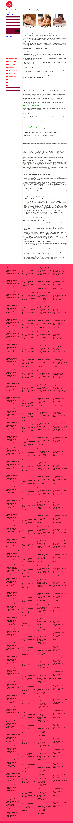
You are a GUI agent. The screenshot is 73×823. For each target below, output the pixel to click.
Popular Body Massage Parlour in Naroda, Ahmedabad (58, 380)
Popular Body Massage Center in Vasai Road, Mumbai (28, 592)
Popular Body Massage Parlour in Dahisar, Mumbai (11, 412)
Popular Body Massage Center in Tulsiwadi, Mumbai (42, 410)
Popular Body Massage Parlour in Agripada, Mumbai (11, 590)
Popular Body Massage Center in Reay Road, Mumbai (28, 620)
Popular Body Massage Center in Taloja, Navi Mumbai (44, 589)
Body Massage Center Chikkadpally (11, 55)
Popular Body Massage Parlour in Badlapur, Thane (11, 328)
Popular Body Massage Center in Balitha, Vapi (60, 594)
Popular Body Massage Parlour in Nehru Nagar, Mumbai (13, 732)
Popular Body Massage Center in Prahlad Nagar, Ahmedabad (60, 421)
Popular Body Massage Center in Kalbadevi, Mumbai (42, 277)
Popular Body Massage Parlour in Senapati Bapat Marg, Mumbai (11, 769)
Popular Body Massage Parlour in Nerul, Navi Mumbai (28, 400)
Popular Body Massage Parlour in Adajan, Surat (44, 651)
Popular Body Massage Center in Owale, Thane (44, 491)
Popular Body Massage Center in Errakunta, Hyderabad (42, 779)
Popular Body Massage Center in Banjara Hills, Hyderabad (28, 509)
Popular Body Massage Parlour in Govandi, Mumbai (11, 482)
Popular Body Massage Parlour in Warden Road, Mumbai (11, 805)
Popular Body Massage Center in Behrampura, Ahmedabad (58, 430)
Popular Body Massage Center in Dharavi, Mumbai (29, 643)
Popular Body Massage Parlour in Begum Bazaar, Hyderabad (44, 707)
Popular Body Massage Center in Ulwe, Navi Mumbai (43, 594)
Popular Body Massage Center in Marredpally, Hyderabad (58, 335)
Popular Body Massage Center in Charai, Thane (44, 441)
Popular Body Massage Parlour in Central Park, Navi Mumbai (29, 369)
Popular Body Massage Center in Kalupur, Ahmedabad (60, 438)
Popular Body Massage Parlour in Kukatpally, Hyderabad (43, 726)
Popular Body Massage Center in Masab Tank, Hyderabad (59, 313)
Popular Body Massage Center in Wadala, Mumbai (29, 637)
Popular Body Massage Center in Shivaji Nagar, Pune (44, 682)
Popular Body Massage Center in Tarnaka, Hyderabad (42, 776)
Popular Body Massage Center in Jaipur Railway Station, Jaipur (59, 661)
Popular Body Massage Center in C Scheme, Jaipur (59, 647)
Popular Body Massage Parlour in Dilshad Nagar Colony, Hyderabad (60, 304)
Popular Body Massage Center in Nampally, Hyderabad (42, 749)
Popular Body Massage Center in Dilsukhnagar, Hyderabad (42, 616)
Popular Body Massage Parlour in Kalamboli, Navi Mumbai (27, 377)
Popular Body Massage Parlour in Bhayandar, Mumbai (11, 418)
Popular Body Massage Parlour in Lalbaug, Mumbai (11, 317)
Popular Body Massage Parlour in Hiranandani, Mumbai (11, 490)
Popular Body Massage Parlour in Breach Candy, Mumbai (13, 596)
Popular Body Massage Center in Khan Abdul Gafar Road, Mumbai (43, 288)
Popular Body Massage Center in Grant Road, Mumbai (28, 517)
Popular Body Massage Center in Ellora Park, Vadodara (59, 524)
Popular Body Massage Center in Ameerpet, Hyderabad (42, 637)
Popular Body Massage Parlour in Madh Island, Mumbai (12, 691)
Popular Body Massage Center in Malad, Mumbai (28, 567)
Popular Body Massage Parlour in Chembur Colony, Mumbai (11, 624)
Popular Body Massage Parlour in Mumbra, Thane (11, 331)
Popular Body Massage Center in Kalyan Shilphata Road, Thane (44, 469)
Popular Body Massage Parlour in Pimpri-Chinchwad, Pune (44, 679)
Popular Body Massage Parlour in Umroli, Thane (29, 343)
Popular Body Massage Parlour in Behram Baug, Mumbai (11, 574)
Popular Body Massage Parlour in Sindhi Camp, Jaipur (60, 622)
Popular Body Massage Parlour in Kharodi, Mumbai (11, 671)
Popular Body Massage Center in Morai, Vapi (59, 608)
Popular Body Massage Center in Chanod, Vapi (60, 591)
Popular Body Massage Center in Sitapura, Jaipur (58, 664)
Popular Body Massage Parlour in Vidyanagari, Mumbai (11, 799)
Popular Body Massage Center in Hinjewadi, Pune (58, 792)
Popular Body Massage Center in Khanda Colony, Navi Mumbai (44, 552)
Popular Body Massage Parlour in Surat (44, 621)
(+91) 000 (8, 12)
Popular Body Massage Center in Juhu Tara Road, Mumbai (43, 274)
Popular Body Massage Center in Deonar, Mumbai (28, 815)
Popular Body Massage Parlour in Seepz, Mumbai (13, 548)
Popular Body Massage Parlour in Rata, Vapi (59, 572)
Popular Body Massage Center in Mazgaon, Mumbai (27, 489)
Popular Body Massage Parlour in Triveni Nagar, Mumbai (13, 785)
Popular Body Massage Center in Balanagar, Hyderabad (42, 782)
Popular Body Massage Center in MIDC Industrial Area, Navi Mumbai (43, 563)
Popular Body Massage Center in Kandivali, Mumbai (27, 570)
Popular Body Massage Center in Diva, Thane (43, 446)
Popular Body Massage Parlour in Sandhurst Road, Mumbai (11, 437)
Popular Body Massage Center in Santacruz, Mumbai (27, 551)
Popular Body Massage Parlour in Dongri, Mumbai (13, 604)
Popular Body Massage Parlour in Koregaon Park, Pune (58, 761)
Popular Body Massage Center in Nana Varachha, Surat (59, 477)
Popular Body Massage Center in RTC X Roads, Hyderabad (59, 321)
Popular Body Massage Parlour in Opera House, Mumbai (13, 741)
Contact (65, 2)
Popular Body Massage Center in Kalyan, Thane (28, 498)
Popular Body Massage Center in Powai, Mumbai (28, 578)
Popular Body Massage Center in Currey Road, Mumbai (28, 615)
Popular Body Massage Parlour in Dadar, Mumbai (13, 284)
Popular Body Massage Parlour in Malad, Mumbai (13, 398)
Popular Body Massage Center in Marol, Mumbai (28, 729)
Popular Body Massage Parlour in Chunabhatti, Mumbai (11, 479)
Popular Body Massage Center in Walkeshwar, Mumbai (27, 526)
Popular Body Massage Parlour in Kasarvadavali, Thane (27, 302)
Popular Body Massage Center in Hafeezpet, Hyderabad (42, 793)
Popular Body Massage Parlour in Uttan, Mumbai (12, 796)
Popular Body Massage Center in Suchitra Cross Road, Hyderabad (60, 330)
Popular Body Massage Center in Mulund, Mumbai (28, 473)
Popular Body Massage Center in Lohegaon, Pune (58, 795)
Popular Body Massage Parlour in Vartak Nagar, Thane (28, 349)
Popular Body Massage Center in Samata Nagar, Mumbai (44, 380)
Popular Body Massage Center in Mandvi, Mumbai (44, 321)
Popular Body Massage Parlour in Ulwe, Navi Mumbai (28, 425)
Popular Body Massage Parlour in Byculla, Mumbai (11, 440)
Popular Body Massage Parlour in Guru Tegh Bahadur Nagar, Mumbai (12, 470)
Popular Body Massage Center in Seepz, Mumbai (28, 718)
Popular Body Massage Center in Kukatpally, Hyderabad (42, 785)
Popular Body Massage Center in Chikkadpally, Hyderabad (58, 324)
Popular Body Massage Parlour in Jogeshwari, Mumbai (11, 390)
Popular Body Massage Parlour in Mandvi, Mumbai (11, 702)
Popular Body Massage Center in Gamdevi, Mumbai (27, 746)
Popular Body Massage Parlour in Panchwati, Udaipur (58, 697)
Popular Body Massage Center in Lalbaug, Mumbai (29, 487)
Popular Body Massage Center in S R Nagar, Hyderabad (43, 771)
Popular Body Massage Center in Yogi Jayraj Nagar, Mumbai (43, 427)
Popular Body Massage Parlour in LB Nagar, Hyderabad (43, 698)
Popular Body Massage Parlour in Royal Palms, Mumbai (12, 755)
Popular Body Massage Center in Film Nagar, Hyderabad (43, 614)
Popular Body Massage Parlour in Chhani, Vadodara (60, 505)
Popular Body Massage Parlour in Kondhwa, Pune (58, 770)
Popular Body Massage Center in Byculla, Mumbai (28, 609)
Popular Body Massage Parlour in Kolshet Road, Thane (27, 307)
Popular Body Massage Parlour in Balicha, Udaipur (58, 692)
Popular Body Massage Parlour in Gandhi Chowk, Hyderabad (60, 296)
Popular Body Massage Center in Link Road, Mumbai (43, 302)
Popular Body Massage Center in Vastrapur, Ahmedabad (58, 413)
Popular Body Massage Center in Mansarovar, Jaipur (58, 650)
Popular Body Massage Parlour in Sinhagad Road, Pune (58, 750)
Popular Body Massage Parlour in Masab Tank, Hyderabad (44, 804)
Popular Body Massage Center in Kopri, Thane (43, 480)
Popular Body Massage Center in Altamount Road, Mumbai (27, 762)
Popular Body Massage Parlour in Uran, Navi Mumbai (28, 428)
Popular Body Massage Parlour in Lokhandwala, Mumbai (11, 406)
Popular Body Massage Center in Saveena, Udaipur (58, 722)
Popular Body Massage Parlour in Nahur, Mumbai (13, 501)
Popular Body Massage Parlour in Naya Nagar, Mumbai (12, 730)
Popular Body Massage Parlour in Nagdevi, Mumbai (11, 716)
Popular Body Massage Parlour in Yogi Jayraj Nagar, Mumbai (12, 808)
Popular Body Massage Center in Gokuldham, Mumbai (27, 682)
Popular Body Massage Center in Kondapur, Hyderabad (42, 796)
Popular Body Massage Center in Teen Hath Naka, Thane (43, 508)
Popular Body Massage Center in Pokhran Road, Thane (44, 499)
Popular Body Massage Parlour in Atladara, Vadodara (58, 497)
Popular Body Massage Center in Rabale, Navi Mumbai (44, 577)
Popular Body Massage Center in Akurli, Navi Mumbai (43, 530)
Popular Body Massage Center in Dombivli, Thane (42, 449)
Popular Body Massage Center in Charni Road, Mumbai (28, 514)
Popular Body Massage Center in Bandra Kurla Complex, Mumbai (28, 782)
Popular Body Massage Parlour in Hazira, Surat (60, 455)
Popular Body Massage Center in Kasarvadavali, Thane (42, 472)
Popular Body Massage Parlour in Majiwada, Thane (27, 316)
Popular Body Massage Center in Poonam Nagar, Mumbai (42, 369)
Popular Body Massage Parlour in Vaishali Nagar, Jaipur (58, 636)
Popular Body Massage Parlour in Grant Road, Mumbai (12, 348)
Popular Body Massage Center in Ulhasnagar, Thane (27, 500)
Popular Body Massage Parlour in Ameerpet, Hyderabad (43, 710)
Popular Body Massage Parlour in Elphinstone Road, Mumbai (11, 362)
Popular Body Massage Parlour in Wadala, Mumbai (11, 468)
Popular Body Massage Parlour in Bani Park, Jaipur (59, 619)
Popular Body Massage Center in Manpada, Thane (42, 444)
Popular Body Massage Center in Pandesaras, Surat (58, 494)
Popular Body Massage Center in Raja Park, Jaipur (43, 671)
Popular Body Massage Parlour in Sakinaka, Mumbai (11, 309)
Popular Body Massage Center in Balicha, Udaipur (60, 719)
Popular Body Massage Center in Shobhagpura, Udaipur (58, 717)
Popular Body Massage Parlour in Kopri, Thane (28, 310)
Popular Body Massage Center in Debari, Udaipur (59, 708)
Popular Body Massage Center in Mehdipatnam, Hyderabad (42, 643)
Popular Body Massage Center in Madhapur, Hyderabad (42, 608)
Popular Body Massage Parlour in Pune (44, 632)
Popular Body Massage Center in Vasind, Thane (44, 524)
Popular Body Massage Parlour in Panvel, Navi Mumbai (13, 337)
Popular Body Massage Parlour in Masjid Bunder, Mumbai (13, 434)
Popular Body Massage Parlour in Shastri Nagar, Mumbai (13, 771)
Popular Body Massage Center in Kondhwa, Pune (58, 809)
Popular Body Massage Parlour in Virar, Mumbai (12, 429)
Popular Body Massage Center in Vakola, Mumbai (28, 732)
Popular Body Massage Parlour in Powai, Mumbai (13, 409)
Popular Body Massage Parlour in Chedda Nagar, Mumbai (11, 621)
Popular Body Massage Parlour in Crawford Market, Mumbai (11, 638)
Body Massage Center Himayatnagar (11, 52)
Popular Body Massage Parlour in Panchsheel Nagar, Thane (27, 327)
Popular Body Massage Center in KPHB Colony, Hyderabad (43, 788)
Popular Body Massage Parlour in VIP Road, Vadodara (59, 508)
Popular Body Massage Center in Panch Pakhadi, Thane (44, 494)
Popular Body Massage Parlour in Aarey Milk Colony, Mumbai (12, 523)
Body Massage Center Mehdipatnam (11, 79)
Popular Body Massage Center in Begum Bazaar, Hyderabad (44, 768)
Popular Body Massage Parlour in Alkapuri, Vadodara (58, 499)
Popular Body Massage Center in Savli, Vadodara (59, 541)
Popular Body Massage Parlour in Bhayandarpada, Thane (11, 816)
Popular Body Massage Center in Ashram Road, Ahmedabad (60, 410)
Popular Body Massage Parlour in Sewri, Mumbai (13, 465)
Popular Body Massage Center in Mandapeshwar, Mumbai (42, 330)
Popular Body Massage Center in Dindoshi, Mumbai (27, 679)
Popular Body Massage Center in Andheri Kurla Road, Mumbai (28, 690)
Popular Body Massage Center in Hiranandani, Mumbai (27, 659)
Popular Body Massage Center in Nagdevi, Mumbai (44, 335)
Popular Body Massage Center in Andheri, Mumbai (29, 459)
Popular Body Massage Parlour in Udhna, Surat (60, 463)
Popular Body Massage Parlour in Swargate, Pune (58, 745)
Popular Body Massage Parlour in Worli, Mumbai (12, 365)
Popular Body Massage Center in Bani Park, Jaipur (59, 653)
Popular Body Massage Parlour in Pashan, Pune (58, 758)
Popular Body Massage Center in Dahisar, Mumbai (29, 581)
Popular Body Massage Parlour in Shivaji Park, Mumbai (13, 777)
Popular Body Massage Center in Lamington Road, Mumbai (42, 299)
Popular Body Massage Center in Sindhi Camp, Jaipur (59, 655)
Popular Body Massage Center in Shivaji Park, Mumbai (44, 396)
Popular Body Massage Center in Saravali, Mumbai (44, 382)
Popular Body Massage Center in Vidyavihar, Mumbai (27, 673)
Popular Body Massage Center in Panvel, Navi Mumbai (44, 575)
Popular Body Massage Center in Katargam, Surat (42, 654)
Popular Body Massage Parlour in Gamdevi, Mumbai (11, 576)
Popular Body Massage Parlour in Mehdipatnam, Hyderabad (58, 288)
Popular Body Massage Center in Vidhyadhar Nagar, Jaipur (58, 678)
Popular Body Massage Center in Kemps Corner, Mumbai (44, 285)
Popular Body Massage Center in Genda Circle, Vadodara (59, 544)
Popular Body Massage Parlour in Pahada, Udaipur (58, 703)
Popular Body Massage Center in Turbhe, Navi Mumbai (44, 591)
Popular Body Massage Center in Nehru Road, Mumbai (43, 355)
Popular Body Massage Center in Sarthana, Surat (58, 485)
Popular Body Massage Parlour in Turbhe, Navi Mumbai (29, 422)
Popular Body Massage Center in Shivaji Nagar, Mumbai (44, 394)
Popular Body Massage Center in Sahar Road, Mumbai (28, 721)
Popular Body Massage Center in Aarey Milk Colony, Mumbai (28, 693)
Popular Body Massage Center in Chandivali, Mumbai (27, 695)
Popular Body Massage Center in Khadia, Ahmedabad (60, 433)
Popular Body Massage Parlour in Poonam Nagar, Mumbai (11, 749)
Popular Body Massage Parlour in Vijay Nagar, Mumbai (12, 802)
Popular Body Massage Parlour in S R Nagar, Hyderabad (43, 712)
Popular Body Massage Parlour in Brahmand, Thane (27, 268)
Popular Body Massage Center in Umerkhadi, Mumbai (42, 413)
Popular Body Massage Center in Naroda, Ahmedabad (60, 416)
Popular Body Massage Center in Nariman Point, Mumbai (27, 528)
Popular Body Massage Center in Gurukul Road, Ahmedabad (60, 424)
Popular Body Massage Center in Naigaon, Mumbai (27, 590)
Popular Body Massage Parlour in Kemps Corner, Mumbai (13, 665)
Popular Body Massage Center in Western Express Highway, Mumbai (29, 737)
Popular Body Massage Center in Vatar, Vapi (59, 611)
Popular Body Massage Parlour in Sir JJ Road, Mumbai (12, 780)
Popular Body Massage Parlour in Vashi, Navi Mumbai (28, 434)
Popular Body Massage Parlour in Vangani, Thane (27, 346)
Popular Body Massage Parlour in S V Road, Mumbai (12, 757)
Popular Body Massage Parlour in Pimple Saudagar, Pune (60, 764)
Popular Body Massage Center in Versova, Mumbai (27, 573)
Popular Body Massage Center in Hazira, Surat (59, 483)
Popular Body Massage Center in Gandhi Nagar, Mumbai (28, 748)
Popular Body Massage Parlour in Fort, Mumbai (12, 295)
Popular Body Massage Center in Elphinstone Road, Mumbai (27, 531)
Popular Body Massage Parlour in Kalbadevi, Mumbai (11, 657)
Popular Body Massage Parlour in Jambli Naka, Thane (28, 293)
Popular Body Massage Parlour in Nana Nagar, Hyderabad (59, 291)
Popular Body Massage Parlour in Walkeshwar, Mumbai (11, 356)
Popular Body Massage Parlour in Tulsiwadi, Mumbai (11, 791)
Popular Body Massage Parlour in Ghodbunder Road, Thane (27, 285)
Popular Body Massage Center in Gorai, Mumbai (28, 701)
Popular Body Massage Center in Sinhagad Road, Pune (58, 789)
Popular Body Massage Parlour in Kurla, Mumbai (12, 462)
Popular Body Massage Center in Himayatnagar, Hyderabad (58, 346)
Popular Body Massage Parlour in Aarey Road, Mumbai (12, 507)
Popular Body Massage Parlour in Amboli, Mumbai (11, 518)
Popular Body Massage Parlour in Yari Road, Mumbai (12, 571)
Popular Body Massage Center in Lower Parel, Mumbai (28, 537)
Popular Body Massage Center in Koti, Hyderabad (43, 746)
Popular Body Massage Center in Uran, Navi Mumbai (43, 597)
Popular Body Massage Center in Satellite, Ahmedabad (60, 408)
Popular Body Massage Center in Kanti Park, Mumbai (43, 282)
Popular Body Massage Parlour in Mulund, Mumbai (11, 303)
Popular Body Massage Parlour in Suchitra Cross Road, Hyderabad (58, 271)
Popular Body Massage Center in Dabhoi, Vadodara (60, 538)
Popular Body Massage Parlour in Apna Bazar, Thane (12, 810)
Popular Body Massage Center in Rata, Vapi (59, 602)
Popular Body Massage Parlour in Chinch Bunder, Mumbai (13, 626)
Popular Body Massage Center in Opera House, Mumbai (43, 360)
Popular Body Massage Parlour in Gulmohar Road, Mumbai (11, 585)
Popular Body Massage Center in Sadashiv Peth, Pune (58, 786)
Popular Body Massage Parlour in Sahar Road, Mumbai (13, 551)
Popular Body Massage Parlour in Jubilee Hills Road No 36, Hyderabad (44, 807)
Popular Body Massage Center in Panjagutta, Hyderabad (42, 774)
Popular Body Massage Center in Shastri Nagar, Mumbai (44, 391)
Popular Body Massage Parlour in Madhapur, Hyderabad (11, 340)
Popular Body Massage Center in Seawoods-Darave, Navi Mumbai (42, 583)
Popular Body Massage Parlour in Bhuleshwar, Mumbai (11, 618)
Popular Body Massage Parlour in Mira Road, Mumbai (12, 415)
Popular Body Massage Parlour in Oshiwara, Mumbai (11, 515)
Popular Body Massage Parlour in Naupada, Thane (27, 318)
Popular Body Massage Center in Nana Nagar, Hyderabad (59, 349)
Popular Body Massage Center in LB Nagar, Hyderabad (43, 757)
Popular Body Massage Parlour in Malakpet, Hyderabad (43, 696)
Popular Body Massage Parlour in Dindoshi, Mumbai (11, 509)
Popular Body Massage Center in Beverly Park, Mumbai (28, 785)
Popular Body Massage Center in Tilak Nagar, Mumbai (28, 645)
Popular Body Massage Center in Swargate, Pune (58, 784)
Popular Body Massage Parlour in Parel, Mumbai (12, 298)
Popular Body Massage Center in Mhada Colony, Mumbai (44, 307)
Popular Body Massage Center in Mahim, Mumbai (28, 539)
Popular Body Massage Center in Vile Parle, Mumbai (28, 553)
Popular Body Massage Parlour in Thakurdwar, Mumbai (11, 782)
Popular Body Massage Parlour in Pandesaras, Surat (58, 466)
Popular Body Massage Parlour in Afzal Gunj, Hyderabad (44, 685)
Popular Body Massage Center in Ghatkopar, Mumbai (27, 656)
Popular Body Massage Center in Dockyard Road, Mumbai (27, 617)
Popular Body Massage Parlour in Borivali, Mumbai (11, 292)
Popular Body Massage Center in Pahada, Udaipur (60, 731)
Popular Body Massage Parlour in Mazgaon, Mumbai (11, 320)
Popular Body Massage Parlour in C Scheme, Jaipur (43, 668)
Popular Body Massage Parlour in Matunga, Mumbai (11, 373)
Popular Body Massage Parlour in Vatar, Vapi (59, 580)
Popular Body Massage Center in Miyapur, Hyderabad (44, 790)
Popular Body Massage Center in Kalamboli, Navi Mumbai (27, 503)
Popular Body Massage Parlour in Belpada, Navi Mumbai (27, 363)
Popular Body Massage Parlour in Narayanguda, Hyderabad (43, 810)
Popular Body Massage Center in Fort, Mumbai (28, 464)
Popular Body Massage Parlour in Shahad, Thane (27, 332)
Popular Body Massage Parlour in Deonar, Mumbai (11, 646)
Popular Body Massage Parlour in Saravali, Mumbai (11, 763)
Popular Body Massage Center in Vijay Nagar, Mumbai (43, 421)
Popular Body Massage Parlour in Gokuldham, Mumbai (11, 512)
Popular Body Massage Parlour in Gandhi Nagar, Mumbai (13, 579)
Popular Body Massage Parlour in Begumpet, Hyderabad (43, 634)
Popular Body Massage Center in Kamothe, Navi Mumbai (42, 550)
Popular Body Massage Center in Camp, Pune (59, 811)
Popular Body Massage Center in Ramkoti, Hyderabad (42, 751)
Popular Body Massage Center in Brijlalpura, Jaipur (58, 675)
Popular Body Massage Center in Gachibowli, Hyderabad (42, 799)
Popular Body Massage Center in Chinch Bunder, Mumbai (28, 796)
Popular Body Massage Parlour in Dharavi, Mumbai (11, 473)
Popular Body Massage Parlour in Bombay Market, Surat (58, 444)
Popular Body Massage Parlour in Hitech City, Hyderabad (28, 436)
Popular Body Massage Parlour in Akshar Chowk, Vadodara (60, 502)
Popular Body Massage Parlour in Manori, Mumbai (11, 704)
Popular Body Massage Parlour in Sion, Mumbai (12, 459)
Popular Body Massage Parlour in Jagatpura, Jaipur (58, 639)
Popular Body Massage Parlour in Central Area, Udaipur (60, 706)
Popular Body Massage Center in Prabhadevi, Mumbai (27, 545)
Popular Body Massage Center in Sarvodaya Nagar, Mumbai (42, 385)
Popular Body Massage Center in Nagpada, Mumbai (42, 338)
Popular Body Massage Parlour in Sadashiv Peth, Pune (58, 747)
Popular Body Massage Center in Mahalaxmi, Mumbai (27, 523)
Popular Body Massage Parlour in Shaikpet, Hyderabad (58, 282)
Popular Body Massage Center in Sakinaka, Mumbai (27, 478)
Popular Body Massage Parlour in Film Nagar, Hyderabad (28, 445)
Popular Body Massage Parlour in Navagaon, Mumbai (11, 724)
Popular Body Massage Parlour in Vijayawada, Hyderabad (58, 299)
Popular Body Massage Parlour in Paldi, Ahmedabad (59, 371)
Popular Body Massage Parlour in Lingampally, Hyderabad (58, 268)
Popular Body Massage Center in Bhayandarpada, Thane (42, 435)
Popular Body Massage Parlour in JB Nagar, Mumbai (12, 535)
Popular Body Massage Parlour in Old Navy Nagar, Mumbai (12, 738)
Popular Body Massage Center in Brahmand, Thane (42, 438)
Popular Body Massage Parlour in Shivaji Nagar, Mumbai (13, 774)
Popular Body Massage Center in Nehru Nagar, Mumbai (43, 352)
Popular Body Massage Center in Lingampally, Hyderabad (58, 327)
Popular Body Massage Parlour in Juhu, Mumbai (12, 387)
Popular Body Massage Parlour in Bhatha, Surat (58, 452)
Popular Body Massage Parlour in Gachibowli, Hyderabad (43, 740)
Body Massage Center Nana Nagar (11, 82)
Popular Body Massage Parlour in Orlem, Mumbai (13, 537)
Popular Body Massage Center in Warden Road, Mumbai (44, 424)
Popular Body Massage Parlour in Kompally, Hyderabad (58, 274)
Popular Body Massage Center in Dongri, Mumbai (28, 773)
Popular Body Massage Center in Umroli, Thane (44, 513)
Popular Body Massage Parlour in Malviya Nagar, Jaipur (58, 633)
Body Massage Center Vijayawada (11, 91)
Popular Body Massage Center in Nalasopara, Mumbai (27, 595)
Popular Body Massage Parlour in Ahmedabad (43, 619)
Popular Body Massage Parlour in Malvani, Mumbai (11, 540)
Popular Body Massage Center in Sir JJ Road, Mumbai (43, 399)
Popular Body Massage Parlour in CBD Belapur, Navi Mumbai (28, 366)
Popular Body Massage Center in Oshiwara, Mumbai (27, 684)
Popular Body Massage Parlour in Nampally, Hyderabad (43, 690)
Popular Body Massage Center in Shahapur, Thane (42, 505)
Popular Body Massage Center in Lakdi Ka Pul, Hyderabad (60, 310)
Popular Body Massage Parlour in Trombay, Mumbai (11, 788)
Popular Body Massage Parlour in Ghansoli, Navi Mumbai (27, 371)
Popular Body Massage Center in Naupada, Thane (42, 488)
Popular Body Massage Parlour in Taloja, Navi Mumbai (28, 420)
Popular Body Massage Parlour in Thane (13, 273)
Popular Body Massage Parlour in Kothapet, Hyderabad (43, 701)
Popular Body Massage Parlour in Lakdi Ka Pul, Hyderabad (44, 802)
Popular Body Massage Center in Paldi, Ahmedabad (43, 648)
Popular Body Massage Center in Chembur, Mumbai (27, 470)
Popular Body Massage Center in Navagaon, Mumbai (42, 343)
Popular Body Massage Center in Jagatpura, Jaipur (58, 672)
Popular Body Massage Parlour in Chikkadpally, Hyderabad (43, 815)
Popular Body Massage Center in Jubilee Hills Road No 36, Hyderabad (59, 316)
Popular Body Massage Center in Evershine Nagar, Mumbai (27, 698)
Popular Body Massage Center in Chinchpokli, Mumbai (27, 612)
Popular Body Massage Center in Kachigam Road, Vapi (58, 605)
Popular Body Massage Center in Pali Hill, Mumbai (28, 492)
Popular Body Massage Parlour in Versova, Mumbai (11, 404)
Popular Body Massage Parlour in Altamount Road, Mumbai (11, 593)
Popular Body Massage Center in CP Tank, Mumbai (28, 768)
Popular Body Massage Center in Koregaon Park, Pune (58, 800)
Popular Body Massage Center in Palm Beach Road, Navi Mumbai (43, 572)
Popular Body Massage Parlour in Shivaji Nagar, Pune (60, 739)
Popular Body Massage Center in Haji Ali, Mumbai (28, 757)
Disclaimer (57, 2)
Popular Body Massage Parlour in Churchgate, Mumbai (11, 281)
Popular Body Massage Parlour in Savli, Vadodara (59, 513)
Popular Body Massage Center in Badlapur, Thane (42, 433)
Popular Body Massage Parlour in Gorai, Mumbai (13, 532)
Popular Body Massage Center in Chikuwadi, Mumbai (27, 804)
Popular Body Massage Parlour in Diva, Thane (28, 277)
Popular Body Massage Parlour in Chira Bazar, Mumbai (12, 632)
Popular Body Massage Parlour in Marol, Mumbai (13, 560)
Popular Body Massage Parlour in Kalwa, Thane (28, 296)
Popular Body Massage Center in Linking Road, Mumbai (44, 304)
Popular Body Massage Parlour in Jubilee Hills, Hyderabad (28, 442)
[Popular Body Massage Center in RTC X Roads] (9, 4)
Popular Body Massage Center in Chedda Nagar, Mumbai (28, 790)
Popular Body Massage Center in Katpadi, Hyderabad (60, 366)
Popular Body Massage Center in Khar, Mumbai (28, 548)
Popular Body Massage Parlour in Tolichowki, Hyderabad (58, 285)
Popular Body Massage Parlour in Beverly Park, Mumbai (13, 615)
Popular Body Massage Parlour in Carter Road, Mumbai (13, 601)
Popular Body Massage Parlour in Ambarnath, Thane (11, 813)
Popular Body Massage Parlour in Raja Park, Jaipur (59, 616)
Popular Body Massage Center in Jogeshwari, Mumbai (27, 559)
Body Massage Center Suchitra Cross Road (12, 61)
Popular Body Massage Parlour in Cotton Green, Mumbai (13, 454)
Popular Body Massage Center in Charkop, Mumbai (27, 601)
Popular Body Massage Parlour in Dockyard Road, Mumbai (11, 448)
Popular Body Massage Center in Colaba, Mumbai (28, 484)
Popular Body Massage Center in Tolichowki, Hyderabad (58, 343)
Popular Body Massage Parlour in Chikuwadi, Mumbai (11, 635)
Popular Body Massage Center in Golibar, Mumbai (28, 723)
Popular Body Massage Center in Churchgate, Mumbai (27, 450)
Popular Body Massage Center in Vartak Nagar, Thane (44, 519)
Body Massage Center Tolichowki (11, 76)
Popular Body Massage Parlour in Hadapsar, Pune (58, 736)
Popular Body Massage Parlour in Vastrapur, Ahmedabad (58, 377)
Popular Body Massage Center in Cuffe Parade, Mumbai (28, 810)
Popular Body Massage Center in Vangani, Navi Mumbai (42, 600)
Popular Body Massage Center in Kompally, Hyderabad (58, 332)
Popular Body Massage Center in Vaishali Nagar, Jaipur (60, 669)
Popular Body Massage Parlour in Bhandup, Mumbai (11, 498)
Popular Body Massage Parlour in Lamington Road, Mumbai (11, 679)
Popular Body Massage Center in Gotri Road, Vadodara (59, 547)
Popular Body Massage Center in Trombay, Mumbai (42, 408)
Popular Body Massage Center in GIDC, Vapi (59, 589)
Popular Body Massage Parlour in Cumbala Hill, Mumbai (11, 643)
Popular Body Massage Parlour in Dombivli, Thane (27, 279)
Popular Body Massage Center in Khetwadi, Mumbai (42, 296)
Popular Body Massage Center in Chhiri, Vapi (59, 586)
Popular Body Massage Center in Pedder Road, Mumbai (44, 366)
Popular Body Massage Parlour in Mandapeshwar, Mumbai (11, 710)
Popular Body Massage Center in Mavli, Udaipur (59, 714)
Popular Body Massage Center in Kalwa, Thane (44, 466)
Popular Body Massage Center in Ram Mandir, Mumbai (28, 562)
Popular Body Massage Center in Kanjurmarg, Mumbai (27, 665)
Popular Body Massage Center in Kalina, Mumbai (28, 726)
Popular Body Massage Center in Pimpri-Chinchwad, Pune (59, 775)
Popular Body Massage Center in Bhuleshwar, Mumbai (27, 787)
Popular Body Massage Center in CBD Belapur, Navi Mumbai (43, 536)
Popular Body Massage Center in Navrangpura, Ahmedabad (58, 405)
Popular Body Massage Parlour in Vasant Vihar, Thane (29, 352)
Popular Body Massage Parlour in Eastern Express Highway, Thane (27, 282)
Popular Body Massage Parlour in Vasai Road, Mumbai (12, 423)
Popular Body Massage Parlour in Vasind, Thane (29, 355)
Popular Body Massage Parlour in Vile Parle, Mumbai (12, 384)
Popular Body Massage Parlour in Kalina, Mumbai (13, 557)
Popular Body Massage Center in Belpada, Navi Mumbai (44, 533)
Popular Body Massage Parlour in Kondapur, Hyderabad (43, 737)
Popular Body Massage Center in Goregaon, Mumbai (27, 565)
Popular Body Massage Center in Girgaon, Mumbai (29, 751)
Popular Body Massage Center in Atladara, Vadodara (58, 527)
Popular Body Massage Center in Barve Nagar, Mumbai (43, 268)
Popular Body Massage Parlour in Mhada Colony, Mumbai (13, 688)
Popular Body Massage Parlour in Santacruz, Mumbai (11, 381)
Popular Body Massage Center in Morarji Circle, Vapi (44, 665)
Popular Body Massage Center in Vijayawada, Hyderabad (58, 357)
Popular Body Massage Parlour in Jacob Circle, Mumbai (13, 652)
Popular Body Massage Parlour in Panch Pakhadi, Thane (28, 324)
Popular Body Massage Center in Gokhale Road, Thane (44, 458)
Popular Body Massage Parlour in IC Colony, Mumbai (12, 543)
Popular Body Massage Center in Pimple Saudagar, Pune (59, 803)
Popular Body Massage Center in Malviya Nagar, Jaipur (60, 667)
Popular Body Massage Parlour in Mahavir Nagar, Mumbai (11, 693)
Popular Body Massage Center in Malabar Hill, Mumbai (44, 318)
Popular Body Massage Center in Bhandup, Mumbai (27, 668)
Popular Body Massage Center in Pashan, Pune (60, 797)
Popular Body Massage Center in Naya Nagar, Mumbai (43, 349)
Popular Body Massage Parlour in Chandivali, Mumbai (11, 526)
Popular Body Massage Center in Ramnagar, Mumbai (42, 363)
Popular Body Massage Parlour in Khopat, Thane (27, 304)
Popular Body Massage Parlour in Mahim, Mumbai (13, 370)
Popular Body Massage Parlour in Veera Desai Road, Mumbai (12, 565)
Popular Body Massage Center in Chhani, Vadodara (60, 533)
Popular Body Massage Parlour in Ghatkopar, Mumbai (11, 487)
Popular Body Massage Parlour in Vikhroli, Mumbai (11, 493)
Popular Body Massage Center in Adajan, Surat (60, 469)
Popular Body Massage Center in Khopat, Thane (44, 474)
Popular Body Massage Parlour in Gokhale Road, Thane (27, 288)
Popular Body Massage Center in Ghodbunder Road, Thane (42, 455)
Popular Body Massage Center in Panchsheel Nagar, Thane (42, 497)
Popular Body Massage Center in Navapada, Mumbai (42, 346)
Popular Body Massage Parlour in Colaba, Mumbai (11, 315)
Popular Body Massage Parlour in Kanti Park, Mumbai (12, 663)
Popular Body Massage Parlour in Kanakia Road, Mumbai (11, 660)
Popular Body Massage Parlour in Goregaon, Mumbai (11, 395)
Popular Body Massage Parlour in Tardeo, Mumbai (11, 326)
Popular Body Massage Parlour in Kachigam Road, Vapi (58, 575)
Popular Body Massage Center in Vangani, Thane (42, 516)
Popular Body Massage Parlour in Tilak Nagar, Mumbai (12, 476)
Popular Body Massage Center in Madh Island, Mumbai (43, 310)
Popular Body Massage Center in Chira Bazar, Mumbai (28, 801)
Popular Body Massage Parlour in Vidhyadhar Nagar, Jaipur (58, 644)
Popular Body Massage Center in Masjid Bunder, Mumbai (28, 604)
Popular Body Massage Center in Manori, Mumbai (44, 324)
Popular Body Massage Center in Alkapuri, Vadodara (44, 659)
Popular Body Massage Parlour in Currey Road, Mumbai (13, 445)
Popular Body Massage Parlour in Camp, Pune (60, 772)
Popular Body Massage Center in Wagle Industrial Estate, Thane (44, 527)
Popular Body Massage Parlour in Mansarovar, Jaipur (58, 614)
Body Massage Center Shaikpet (11, 73)
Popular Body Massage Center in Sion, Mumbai (28, 629)
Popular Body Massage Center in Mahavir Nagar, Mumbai (44, 313)
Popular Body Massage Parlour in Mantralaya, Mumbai (11, 707)
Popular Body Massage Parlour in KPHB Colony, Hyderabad (44, 729)
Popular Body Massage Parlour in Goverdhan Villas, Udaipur (58, 683)
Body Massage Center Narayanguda (11, 49)
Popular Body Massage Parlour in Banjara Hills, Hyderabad (27, 439)
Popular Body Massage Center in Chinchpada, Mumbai (27, 799)
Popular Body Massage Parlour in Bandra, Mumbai (11, 287)
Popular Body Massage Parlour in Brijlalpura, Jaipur (58, 641)
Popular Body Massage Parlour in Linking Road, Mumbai (13, 685)
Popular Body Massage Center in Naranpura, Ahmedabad (58, 419)
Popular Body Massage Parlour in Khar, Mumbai (12, 379)
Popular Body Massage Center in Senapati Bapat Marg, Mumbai (42, 388)
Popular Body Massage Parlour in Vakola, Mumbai (13, 562)
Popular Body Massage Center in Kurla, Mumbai (28, 631)
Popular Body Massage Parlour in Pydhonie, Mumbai (11, 752)
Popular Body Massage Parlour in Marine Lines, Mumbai (13, 342)
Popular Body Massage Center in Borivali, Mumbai (28, 461)
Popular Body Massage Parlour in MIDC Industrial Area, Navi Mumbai (28, 394)
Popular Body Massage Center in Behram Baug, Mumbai (28, 743)
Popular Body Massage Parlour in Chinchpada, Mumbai (11, 629)
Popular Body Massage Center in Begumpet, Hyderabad (42, 765)
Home (34, 2)
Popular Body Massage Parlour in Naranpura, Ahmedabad (58, 382)
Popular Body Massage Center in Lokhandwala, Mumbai (27, 576)
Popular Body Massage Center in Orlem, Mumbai (28, 707)
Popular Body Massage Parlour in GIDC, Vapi (59, 558)
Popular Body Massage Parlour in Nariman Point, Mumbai (11, 359)
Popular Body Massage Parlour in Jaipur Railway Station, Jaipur (60, 628)
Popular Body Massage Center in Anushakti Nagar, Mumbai (27, 776)
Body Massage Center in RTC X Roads (55, 163)
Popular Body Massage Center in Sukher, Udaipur (60, 728)
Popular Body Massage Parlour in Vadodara (43, 624)
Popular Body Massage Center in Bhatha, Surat (60, 480)
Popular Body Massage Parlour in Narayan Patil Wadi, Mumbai (11, 721)
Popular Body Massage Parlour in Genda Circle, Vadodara (60, 516)
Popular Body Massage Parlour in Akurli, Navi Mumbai (28, 360)
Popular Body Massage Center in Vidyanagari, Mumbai (42, 419)
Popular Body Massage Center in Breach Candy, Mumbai (28, 765)
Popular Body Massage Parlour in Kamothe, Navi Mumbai (27, 380)
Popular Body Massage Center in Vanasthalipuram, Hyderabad (58, 338)
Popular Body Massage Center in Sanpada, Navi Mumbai (42, 580)
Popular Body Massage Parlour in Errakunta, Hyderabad (43, 721)
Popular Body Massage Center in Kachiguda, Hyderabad (58, 360)
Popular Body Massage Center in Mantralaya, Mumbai (42, 327)
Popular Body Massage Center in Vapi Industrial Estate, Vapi (59, 600)
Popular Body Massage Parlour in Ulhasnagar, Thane (27, 341)
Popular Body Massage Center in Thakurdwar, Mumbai (42, 402)
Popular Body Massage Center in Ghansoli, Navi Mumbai (42, 541)
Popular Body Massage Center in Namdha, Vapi (58, 597)
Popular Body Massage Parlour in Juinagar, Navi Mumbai (27, 374)
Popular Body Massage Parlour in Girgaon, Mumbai (11, 582)
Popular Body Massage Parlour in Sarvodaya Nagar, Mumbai (11, 766)
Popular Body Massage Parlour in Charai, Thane (29, 271)
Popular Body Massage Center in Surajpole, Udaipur (58, 711)
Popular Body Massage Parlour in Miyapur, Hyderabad (43, 732)
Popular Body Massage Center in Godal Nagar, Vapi (59, 583)
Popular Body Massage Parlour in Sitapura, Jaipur (58, 630)
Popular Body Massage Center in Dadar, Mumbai (28, 453)
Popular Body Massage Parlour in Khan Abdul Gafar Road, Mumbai (12, 668)
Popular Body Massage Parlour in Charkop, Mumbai (11, 431)
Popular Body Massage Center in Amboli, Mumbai (28, 687)
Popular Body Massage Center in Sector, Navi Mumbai (44, 586)
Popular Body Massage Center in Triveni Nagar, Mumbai (44, 405)
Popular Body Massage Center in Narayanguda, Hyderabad (58, 318)
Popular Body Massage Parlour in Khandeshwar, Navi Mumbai (27, 385)
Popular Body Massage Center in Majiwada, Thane (42, 511)
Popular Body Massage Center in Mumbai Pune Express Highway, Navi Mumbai (44, 566)
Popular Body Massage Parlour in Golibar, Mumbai (11, 554)
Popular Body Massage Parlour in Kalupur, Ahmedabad (58, 402)
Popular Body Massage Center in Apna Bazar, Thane (43, 430)
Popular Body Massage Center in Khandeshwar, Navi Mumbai (42, 555)
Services (41, 2)
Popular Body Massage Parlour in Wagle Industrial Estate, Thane (28, 357)
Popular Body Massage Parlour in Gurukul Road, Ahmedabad (58, 388)
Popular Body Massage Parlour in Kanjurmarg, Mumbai (11, 496)
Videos (49, 2)
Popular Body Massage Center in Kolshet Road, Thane (44, 477)
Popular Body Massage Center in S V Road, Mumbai (43, 377)
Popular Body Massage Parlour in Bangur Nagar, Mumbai (13, 546)
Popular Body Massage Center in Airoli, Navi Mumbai (43, 547)
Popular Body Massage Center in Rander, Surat (60, 488)
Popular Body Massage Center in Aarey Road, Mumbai (28, 676)
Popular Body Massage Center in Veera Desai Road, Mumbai (28, 734)
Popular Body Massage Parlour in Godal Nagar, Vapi (44, 662)
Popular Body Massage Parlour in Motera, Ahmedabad (58, 399)
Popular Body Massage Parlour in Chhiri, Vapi (60, 552)
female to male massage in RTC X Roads (30, 224)
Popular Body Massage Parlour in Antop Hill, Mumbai (13, 312)
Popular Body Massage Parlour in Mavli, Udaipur (59, 686)
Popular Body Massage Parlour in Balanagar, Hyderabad (43, 724)
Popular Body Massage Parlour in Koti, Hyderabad (43, 687)
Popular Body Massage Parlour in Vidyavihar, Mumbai (11, 504)
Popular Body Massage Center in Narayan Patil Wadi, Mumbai (44, 341)
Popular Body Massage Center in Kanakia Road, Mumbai (44, 279)
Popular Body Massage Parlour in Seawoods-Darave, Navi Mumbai (27, 414)
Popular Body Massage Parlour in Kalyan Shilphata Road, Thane (28, 299)
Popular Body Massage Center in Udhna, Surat (59, 491)
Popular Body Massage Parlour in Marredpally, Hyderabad (58, 277)
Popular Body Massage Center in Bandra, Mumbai (28, 456)
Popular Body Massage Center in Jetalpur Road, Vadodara (60, 550)
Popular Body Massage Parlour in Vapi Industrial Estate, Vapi (59, 569)
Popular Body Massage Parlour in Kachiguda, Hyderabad (58, 302)
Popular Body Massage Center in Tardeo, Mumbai (28, 495)
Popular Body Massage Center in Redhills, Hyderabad (60, 352)
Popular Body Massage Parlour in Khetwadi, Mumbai (11, 677)
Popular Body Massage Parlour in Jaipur (44, 627)
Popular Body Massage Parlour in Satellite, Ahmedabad (58, 369)
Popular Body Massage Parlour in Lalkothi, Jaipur (58, 625)
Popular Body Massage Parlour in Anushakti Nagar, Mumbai (11, 607)
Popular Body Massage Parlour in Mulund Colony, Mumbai (13, 713)
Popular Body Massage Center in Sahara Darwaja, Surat (60, 474)
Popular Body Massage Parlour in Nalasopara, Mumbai (11, 426)
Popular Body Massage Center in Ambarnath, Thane (42, 483)
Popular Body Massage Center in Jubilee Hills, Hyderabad (44, 611)
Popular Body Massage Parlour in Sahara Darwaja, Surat (60, 446)
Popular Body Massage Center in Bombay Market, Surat (60, 472)
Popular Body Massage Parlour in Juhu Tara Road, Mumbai (12, 654)
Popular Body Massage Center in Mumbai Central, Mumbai (29, 520)
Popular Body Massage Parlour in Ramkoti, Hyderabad (43, 693)
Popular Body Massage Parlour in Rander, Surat (60, 460)
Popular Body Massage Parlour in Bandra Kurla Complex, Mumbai (13, 613)
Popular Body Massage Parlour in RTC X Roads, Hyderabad (44, 813)
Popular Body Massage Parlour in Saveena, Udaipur (58, 694)
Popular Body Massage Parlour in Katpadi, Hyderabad (58, 307)
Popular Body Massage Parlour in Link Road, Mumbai (12, 682)
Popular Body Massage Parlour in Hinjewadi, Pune (58, 753)
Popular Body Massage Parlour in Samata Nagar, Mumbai (11, 760)
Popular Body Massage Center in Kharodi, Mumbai (44, 291)
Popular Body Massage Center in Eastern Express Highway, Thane (44, 452)
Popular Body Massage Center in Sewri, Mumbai (28, 634)
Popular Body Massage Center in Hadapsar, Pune (58, 778)
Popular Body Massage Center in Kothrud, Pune (60, 781)
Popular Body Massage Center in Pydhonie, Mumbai (42, 371)
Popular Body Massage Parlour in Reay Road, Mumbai (12, 451)
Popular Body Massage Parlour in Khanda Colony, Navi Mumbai (27, 382)
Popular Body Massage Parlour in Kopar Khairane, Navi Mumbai (28, 391)
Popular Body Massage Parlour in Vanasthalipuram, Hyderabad (58, 279)
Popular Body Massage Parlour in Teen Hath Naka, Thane (28, 338)
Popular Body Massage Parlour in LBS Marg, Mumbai (12, 674)
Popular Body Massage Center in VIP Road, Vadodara (59, 536)
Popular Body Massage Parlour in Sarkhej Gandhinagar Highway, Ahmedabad (60, 391)
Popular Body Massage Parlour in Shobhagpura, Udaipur (58, 689)
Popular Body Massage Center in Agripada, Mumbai (27, 760)
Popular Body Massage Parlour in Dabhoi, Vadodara (58, 511)
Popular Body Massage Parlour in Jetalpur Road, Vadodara (58, 522)
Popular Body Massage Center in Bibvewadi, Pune (58, 806)
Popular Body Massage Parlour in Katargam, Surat (58, 441)
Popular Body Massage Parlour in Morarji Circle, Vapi (60, 555)
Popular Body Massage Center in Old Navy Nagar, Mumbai (43, 357)
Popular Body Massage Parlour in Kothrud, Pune (58, 742)
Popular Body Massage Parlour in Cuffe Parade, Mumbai (12, 640)
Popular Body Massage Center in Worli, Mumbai (28, 534)
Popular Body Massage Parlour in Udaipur (43, 630)
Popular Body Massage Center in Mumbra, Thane (42, 485)
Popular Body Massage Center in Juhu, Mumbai (28, 556)
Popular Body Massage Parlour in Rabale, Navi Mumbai (29, 409)
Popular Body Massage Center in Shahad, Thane (44, 502)
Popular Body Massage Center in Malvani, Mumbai (29, 709)
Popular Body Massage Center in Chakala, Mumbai (29, 475)
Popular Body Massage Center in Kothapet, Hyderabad (42, 760)
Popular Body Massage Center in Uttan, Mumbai (43, 416)
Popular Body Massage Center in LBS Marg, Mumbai (43, 293)
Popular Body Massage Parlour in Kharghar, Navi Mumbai (27, 388)
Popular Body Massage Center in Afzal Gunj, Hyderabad (43, 743)
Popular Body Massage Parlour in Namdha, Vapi (58, 566)
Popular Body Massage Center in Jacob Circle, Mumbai (44, 271)
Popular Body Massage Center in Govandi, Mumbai (27, 651)
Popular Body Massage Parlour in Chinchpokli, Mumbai (11, 443)
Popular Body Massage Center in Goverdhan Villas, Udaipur (42, 676)
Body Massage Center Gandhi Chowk (12, 88)
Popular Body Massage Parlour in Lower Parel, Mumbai (13, 367)
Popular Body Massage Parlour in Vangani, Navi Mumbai (27, 431)
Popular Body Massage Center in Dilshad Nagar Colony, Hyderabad (60, 363)
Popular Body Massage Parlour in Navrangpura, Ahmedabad (43, 646)
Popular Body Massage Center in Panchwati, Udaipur (58, 725)
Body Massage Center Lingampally (11, 58)
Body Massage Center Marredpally (11, 67)
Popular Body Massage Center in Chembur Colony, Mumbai (27, 793)
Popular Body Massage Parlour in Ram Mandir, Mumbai (12, 393)
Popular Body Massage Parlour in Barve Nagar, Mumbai (12, 649)
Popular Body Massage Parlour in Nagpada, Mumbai (11, 718)
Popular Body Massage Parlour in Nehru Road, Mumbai (13, 735)
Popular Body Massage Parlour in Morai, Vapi (60, 577)
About (37, 2)
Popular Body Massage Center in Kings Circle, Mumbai (28, 626)
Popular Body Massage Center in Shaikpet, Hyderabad (58, 341)
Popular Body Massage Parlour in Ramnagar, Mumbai (11, 743)
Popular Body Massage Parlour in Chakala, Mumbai (11, 306)
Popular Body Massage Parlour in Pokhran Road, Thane (27, 330)
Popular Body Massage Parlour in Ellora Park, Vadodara (44, 657)
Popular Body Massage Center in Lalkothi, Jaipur (60, 658)
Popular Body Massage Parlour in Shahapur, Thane (27, 335)
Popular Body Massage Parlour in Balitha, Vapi (60, 563)
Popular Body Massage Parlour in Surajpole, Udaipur (58, 680)
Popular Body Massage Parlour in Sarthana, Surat (58, 458)
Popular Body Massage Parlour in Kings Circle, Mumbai (12, 457)
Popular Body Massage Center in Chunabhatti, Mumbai (27, 648)
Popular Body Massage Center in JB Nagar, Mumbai (28, 704)
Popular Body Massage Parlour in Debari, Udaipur (44, 673)
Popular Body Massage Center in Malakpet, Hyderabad (42, 754)
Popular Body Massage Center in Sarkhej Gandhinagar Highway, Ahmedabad (60, 427)
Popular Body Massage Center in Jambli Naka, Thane (44, 463)
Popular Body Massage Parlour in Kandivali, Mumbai (11, 401)
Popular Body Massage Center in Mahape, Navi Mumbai (44, 602)
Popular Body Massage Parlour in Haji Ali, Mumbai (13, 587)
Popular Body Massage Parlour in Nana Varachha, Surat (59, 449)
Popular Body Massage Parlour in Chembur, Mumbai (11, 301)
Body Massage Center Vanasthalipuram (12, 70)
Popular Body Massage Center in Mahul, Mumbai (44, 316)
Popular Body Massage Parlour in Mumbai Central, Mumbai (11, 351)
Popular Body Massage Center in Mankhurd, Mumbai (27, 654)
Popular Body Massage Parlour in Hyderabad (11, 278)
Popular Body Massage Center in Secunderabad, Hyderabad (42, 763)
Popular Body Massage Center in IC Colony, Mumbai (27, 712)
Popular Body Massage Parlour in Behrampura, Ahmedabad (58, 394)
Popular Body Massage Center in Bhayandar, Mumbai (27, 587)
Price (45, 2)
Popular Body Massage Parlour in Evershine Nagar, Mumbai (11, 529)
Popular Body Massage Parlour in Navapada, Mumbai (11, 727)
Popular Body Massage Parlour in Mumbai (11, 271)
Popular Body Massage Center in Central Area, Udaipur (59, 733)
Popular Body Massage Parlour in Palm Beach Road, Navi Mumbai (28, 403)
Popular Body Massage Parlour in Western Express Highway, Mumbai (12, 568)
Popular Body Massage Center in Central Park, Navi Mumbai (44, 538)
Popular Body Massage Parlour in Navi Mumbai (12, 276)
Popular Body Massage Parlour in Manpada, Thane (27, 274)
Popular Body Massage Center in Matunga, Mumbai (27, 542)
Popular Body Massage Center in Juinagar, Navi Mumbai (42, 544)
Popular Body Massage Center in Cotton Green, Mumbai (28, 623)
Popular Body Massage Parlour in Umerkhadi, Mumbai (11, 794)
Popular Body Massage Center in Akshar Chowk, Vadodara (59, 530)
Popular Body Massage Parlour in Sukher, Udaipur (60, 700)
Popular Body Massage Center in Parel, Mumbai (28, 467)
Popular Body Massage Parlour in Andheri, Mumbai (11, 289)
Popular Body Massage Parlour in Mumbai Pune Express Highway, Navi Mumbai (28, 396)
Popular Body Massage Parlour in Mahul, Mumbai (13, 696)
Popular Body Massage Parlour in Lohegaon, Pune (58, 756)
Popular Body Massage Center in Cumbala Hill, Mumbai (27, 812)
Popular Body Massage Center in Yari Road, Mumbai (28, 740)
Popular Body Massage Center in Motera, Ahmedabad (60, 435)
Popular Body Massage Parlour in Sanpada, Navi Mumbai (27, 411)
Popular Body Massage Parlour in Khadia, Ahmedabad (60, 396)
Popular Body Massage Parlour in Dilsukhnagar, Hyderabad (27, 448)
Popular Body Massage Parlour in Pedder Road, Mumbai (13, 746)
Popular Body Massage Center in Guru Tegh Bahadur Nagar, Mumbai (28, 640)
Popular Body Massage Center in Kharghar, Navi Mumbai (42, 558)
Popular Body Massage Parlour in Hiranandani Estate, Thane (27, 291)
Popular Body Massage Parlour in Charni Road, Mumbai (13, 345)
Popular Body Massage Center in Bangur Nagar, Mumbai (28, 715)
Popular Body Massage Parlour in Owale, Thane (28, 321)
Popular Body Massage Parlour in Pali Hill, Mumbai (12, 323)
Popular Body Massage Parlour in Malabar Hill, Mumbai (11, 699)
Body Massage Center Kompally (11, 64)
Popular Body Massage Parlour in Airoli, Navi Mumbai (12, 334)
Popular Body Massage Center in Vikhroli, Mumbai (28, 662)
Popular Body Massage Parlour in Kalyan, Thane (29, 313)
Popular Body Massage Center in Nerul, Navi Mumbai (43, 569)
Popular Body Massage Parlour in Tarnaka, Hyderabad (43, 718)
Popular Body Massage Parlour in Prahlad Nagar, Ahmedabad (58, 385)
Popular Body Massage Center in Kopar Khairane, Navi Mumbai (44, 561)
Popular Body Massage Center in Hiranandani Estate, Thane (42, 460)
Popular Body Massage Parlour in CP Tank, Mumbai (12, 599)
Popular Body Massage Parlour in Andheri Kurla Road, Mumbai (11, 521)
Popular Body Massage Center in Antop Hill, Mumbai (28, 481)
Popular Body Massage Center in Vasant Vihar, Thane (44, 522)
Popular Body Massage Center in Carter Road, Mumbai (28, 771)
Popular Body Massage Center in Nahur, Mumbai (28, 670)
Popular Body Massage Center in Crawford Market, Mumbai (27, 807)
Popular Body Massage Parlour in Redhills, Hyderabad (58, 293)
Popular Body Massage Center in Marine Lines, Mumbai (28, 512)
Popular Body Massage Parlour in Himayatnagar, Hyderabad (43, 640)
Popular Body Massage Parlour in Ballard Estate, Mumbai (13, 610)
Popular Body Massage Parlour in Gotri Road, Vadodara (59, 519)
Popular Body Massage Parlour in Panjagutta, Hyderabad (43, 715)
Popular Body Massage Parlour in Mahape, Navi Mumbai (27, 406)
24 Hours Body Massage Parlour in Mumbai (12, 268)
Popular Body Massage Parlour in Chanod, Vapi (58, 561)
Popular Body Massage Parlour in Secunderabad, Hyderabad (43, 704)
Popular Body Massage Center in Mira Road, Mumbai (28, 584)
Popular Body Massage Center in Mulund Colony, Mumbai (44, 332)
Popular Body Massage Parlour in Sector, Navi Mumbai (29, 417)
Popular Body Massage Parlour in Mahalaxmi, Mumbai (11, 354)
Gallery (53, 2)
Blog (62, 2)
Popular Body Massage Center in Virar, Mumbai (28, 598)
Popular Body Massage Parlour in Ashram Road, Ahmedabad (58, 374)
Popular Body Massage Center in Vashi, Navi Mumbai (28, 506)
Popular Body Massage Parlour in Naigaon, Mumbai (11, 420)
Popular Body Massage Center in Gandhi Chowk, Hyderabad (59, 355)
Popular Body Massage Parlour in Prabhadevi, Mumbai (11, 376)
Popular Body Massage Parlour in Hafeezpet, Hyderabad (43, 735)
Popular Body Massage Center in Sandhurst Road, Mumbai (27, 606)
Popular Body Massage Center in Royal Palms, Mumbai (43, 374)
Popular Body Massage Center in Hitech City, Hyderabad (44, 605)
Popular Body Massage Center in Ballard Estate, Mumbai (28, 779)
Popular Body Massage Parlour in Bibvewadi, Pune (58, 767)
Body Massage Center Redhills (11, 85)
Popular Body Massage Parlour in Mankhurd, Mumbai (11, 484)
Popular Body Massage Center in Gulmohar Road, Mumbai (27, 754)
